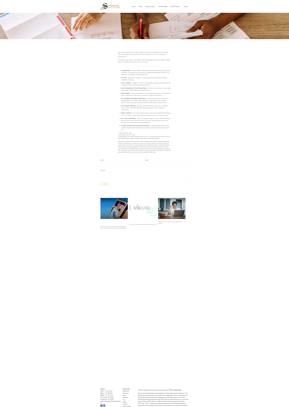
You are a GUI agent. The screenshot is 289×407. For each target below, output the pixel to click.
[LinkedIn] (104, 406)
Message (102, 170)
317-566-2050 (108, 393)
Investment (126, 393)
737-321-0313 (109, 395)
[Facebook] (101, 406)
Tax (124, 400)
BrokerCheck (177, 390)
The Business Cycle (136, 221)
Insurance (125, 397)
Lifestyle (125, 404)
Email (146, 160)
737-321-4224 (108, 391)
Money (125, 402)
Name (102, 160)
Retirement (126, 391)
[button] (134, 6)
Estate (124, 395)
